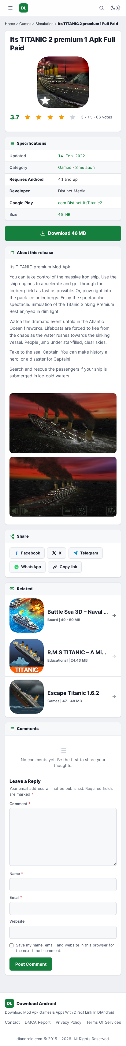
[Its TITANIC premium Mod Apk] (63, 423)
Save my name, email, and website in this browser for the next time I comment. (65, 948)
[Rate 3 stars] (50, 117)
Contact (12, 1022)
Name (16, 873)
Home (10, 23)
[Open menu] (10, 7)
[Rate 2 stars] (39, 117)
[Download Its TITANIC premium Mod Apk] (63, 487)
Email (15, 897)
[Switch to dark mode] (115, 7)
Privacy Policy (68, 1022)
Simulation (44, 23)
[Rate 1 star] (27, 117)
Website (16, 921)
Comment (20, 803)
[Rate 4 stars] (61, 117)
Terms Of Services (103, 1022)
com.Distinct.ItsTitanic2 (80, 202)
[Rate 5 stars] (73, 117)
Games (25, 23)
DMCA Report (38, 1022)
